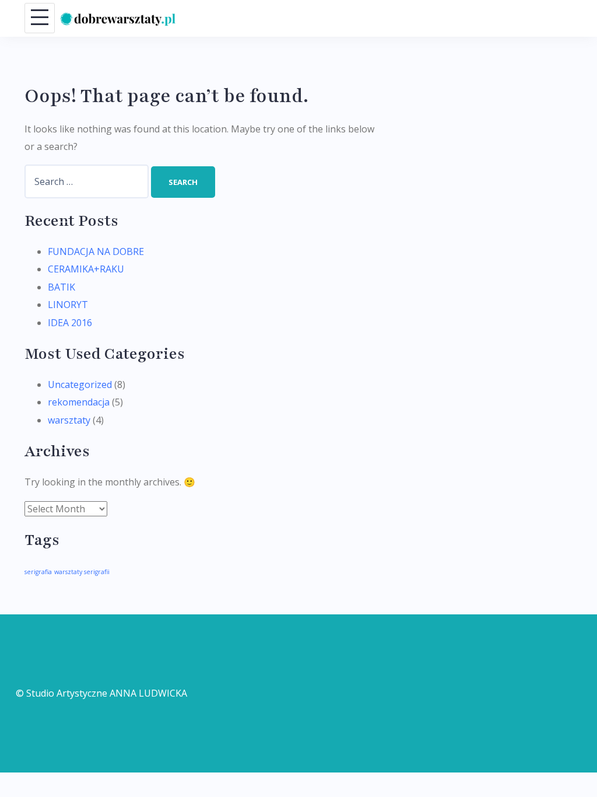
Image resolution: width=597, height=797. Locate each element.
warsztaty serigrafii (82, 572)
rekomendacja (79, 402)
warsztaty (69, 420)
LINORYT (68, 304)
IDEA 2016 (70, 322)
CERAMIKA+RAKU (86, 269)
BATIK (61, 287)
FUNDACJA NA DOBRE (96, 251)
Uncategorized (80, 384)
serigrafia (38, 572)
